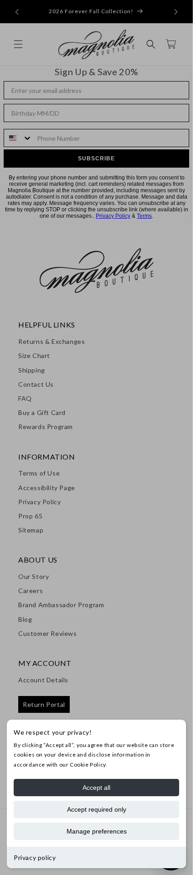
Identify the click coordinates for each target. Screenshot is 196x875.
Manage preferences (97, 831)
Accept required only (96, 809)
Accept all (96, 787)
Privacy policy (35, 857)
